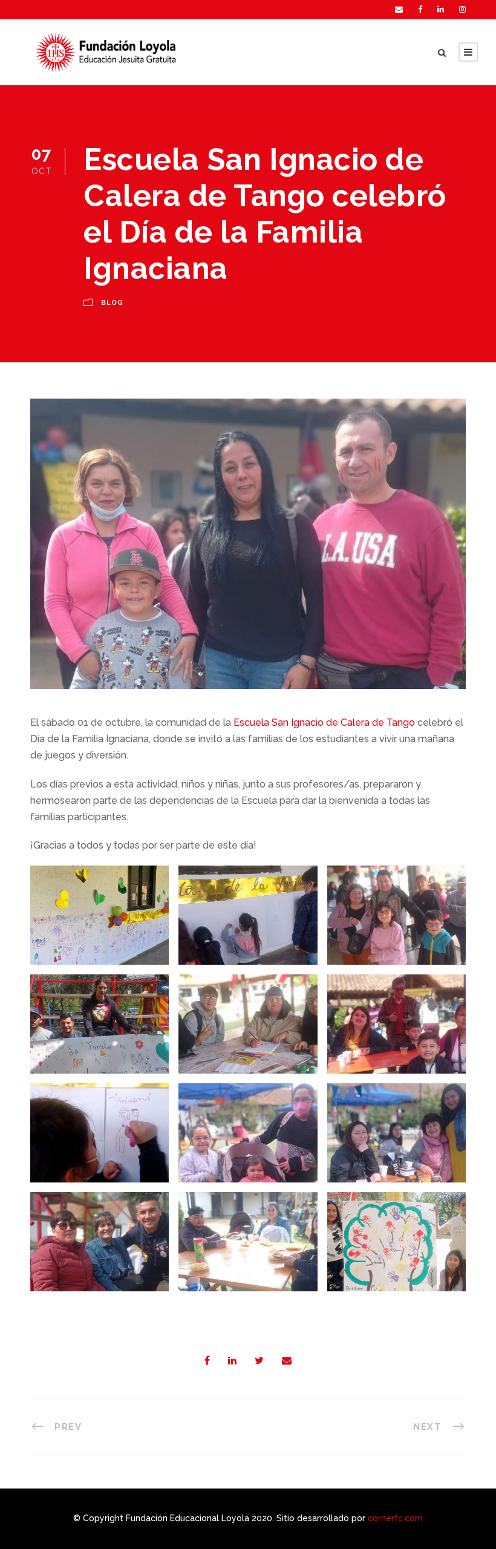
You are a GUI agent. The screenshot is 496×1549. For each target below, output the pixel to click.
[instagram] (462, 9)
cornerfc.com (395, 1518)
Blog (112, 303)
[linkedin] (440, 9)
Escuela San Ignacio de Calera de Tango (324, 722)
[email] (399, 9)
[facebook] (420, 9)
